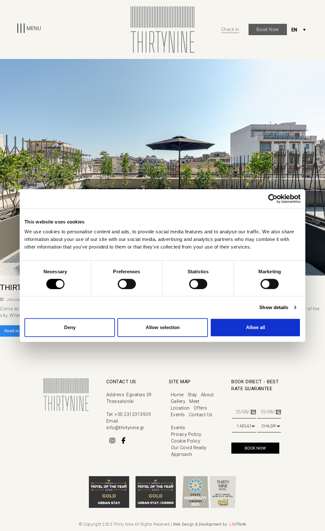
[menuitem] (298, 30)
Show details (273, 307)
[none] (298, 30)
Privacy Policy (186, 434)
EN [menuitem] (294, 29)
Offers (200, 408)
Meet (194, 401)
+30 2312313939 (133, 414)
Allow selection (163, 327)
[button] (28, 29)
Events (178, 414)
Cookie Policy (186, 441)
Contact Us (201, 414)
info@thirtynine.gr (125, 427)
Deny (70, 327)
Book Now (267, 29)
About (207, 394)
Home (177, 394)
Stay (192, 394)
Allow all (255, 327)
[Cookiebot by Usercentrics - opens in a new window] (273, 198)
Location (180, 408)
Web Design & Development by (209, 524)
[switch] (127, 284)
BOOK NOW (255, 448)
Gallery (178, 401)
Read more (15, 330)
